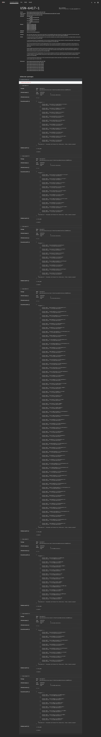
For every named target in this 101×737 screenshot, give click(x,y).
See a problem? (62, 7)
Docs (30, 2)
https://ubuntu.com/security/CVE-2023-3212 (35, 65)
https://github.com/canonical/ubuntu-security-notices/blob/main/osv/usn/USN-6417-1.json (43, 13)
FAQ (25, 2)
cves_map (39, 148)
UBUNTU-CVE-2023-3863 (31, 28)
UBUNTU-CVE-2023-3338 (31, 27)
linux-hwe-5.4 (25, 288)
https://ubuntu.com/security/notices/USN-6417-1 (35, 12)
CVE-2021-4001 (30, 16)
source (38, 151)
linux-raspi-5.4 (25, 676)
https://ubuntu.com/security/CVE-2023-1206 (35, 64)
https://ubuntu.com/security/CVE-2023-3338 (35, 67)
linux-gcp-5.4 (25, 226)
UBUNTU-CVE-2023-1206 (34, 19)
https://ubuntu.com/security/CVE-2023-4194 (35, 70)
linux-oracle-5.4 (26, 613)
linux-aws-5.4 (25, 85)
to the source (73, 8)
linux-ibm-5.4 (25, 539)
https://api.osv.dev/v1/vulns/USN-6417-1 (34, 15)
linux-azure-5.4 (25, 156)
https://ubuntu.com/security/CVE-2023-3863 (35, 69)
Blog (21, 2)
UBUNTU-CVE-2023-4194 (31, 29)
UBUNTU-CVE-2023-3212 (34, 21)
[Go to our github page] (98, 2)
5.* (38, 97)
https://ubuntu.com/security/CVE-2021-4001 (35, 62)
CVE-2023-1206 (30, 18)
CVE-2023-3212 (30, 20)
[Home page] (3, 2)
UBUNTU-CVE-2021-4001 (34, 17)
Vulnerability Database (14, 2)
